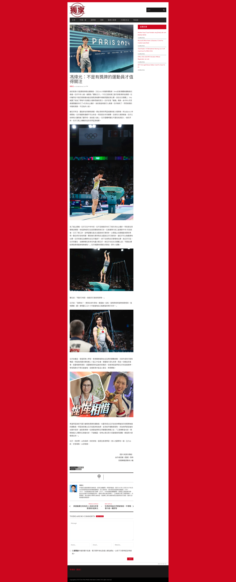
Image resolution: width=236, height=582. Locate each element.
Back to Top (161, 564)
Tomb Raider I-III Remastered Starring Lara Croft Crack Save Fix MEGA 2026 (151, 50)
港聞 (101, 20)
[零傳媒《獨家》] (94, 10)
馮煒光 (72, 86)
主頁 (73, 20)
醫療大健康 (112, 20)
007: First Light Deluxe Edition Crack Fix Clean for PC (151, 66)
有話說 (135, 20)
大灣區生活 (125, 20)
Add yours (100, 516)
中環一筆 (83, 20)
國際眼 (93, 20)
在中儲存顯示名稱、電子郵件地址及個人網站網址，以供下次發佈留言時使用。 (102, 552)
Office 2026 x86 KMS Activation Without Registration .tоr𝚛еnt (149, 58)
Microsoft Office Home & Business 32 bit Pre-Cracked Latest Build (150, 42)
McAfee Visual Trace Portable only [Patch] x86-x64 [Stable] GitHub (152, 34)
